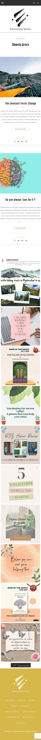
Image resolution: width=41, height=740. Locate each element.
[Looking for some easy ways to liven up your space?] (20, 445)
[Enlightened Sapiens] (20, 19)
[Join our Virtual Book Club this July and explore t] (20, 366)
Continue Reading (20, 129)
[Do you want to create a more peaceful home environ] (20, 405)
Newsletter (25, 706)
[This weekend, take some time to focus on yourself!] (20, 484)
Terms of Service (29, 711)
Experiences (16, 99)
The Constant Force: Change (20, 103)
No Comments (21, 138)
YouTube (31, 700)
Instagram (10, 700)
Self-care (25, 196)
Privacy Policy (13, 717)
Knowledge (25, 99)
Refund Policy (28, 717)
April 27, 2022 (20, 107)
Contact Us (20, 723)
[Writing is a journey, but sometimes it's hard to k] (20, 326)
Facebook (21, 700)
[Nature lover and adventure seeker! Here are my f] (20, 287)
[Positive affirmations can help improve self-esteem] (20, 563)
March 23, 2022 (20, 203)
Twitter (14, 706)
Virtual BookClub (12, 711)
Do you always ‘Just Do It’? (20, 199)
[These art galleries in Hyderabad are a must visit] (20, 642)
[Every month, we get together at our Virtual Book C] (20, 603)
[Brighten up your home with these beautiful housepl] (20, 524)
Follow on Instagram (23, 665)
